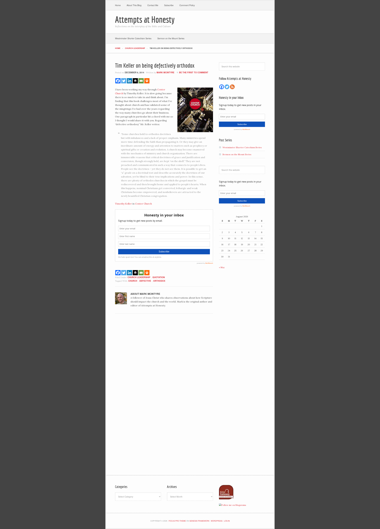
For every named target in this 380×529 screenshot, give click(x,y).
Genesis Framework (199, 520)
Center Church (143, 203)
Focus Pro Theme (177, 520)
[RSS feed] (232, 86)
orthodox (159, 280)
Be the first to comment (193, 72)
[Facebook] (118, 80)
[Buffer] (135, 80)
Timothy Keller (123, 203)
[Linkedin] (129, 80)
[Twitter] (123, 80)
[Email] (141, 80)
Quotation (158, 277)
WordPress (217, 520)
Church (132, 280)
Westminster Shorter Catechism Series (242, 147)
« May (222, 267)
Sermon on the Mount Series (237, 154)
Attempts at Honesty (145, 19)
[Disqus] (164, 356)
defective (145, 280)
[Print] (146, 80)
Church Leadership (139, 277)
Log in (227, 520)
